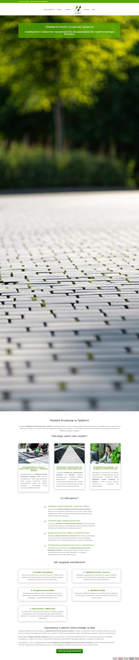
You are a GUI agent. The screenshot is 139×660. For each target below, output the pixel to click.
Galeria (67, 9)
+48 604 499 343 (25, 1)
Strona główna (49, 9)
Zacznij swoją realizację (69, 651)
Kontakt (86, 9)
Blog (93, 9)
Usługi (59, 9)
